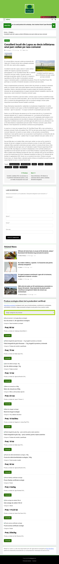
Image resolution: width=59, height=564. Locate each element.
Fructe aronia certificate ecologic (14, 525)
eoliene (34, 164)
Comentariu (9, 197)
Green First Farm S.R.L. (20, 513)
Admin (20, 267)
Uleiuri (11, 505)
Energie (7, 40)
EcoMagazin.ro (32, 558)
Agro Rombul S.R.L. (20, 490)
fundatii (41, 164)
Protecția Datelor (27, 561)
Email (8, 223)
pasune (16, 167)
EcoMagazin (9, 50)
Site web (8, 229)
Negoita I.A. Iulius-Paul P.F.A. (22, 422)
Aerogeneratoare (14, 164)
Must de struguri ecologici (12, 412)
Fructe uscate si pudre (15, 460)
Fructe (11, 483)
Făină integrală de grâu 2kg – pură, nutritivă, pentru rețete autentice (24, 434)
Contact (34, 561)
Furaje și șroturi (14, 369)
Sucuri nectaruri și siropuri (16, 323)
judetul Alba (48, 164)
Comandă (7, 335)
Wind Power (23, 167)
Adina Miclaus (22, 255)
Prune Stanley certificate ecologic (14, 480)
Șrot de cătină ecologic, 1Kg (12, 366)
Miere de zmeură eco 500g (12, 389)
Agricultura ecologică (9, 305)
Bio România (50, 548)
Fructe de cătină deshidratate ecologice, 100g (18, 457)
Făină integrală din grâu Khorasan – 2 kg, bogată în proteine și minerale (25, 343)
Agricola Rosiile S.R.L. (20, 376)
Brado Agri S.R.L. (19, 353)
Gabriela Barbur (23, 294)
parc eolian (8, 167)
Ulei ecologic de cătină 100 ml (13, 503)
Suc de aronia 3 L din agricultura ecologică (17, 320)
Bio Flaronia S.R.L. (19, 536)
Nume (8, 216)
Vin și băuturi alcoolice (15, 414)
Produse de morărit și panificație (18, 346)
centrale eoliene (25, 164)
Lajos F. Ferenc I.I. (19, 399)
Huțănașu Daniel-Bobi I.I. (21, 331)
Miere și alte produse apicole (17, 392)
